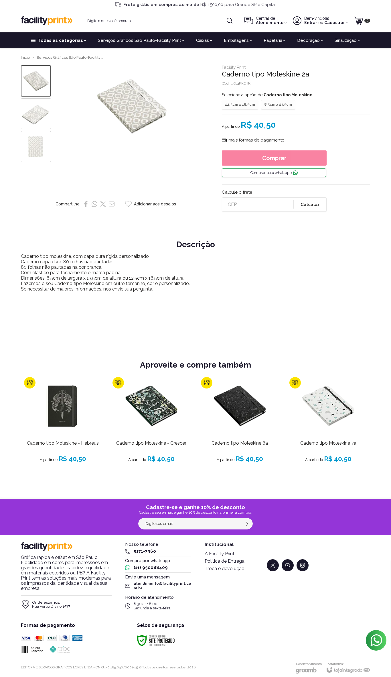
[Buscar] (229, 20)
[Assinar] (247, 523)
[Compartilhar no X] (103, 204)
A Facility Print (219, 553)
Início (25, 57)
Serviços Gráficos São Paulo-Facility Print (71, 57)
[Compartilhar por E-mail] (111, 204)
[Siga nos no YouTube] (288, 565)
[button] (36, 81)
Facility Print (234, 67)
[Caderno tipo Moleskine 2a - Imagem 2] (36, 114)
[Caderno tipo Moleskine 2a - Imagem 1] (35, 81)
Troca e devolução (224, 568)
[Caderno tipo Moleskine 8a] (239, 424)
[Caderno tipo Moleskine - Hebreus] (62, 424)
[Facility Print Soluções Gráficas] (46, 20)
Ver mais (63, 435)
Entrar (310, 23)
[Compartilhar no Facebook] (86, 204)
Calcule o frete (237, 192)
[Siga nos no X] (273, 565)
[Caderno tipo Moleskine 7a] (328, 424)
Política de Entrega (224, 561)
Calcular (310, 204)
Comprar (274, 158)
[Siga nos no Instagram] (303, 565)
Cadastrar (334, 23)
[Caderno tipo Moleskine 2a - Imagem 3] (36, 146)
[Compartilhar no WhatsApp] (94, 204)
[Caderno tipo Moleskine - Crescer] (151, 424)
